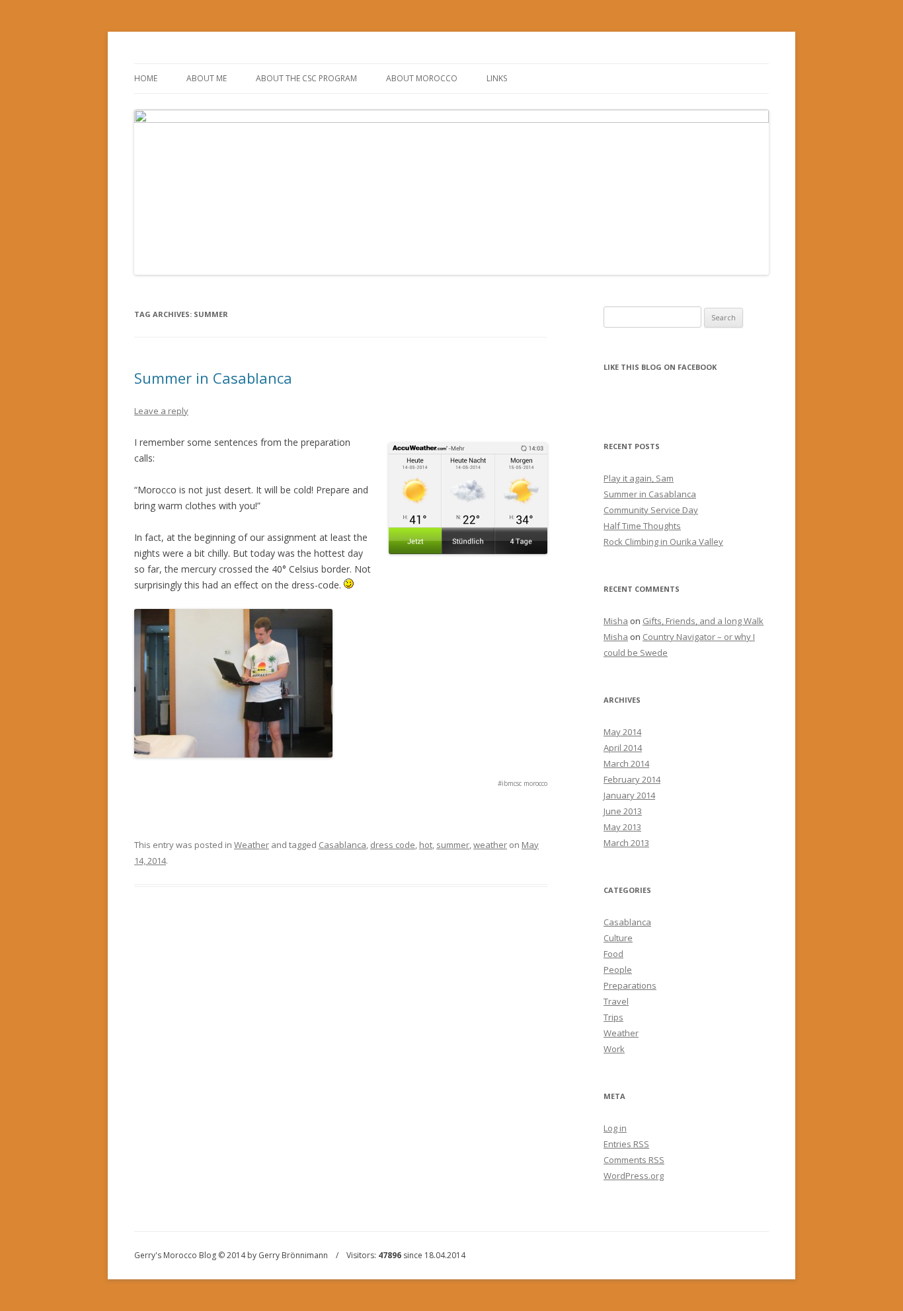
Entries (626, 1144)
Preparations (630, 985)
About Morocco (421, 78)
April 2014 (623, 748)
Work (614, 1049)
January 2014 (629, 795)
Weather (251, 845)
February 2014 (632, 779)
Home (145, 78)
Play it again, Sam (639, 478)
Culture (618, 938)
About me (206, 78)
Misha (616, 621)
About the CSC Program (306, 78)
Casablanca (342, 845)
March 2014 (626, 763)
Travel (616, 1001)
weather (490, 845)
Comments (634, 1160)
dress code (392, 845)
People (618, 969)
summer (452, 845)
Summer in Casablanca (213, 378)
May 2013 (622, 827)
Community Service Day (651, 510)
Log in (615, 1128)
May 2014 (622, 732)
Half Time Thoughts (642, 526)
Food (613, 954)
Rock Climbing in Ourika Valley (663, 542)
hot (425, 845)
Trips (613, 1017)
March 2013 (626, 843)
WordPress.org (634, 1176)
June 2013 (623, 811)
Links (497, 78)
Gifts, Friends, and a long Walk (703, 621)
